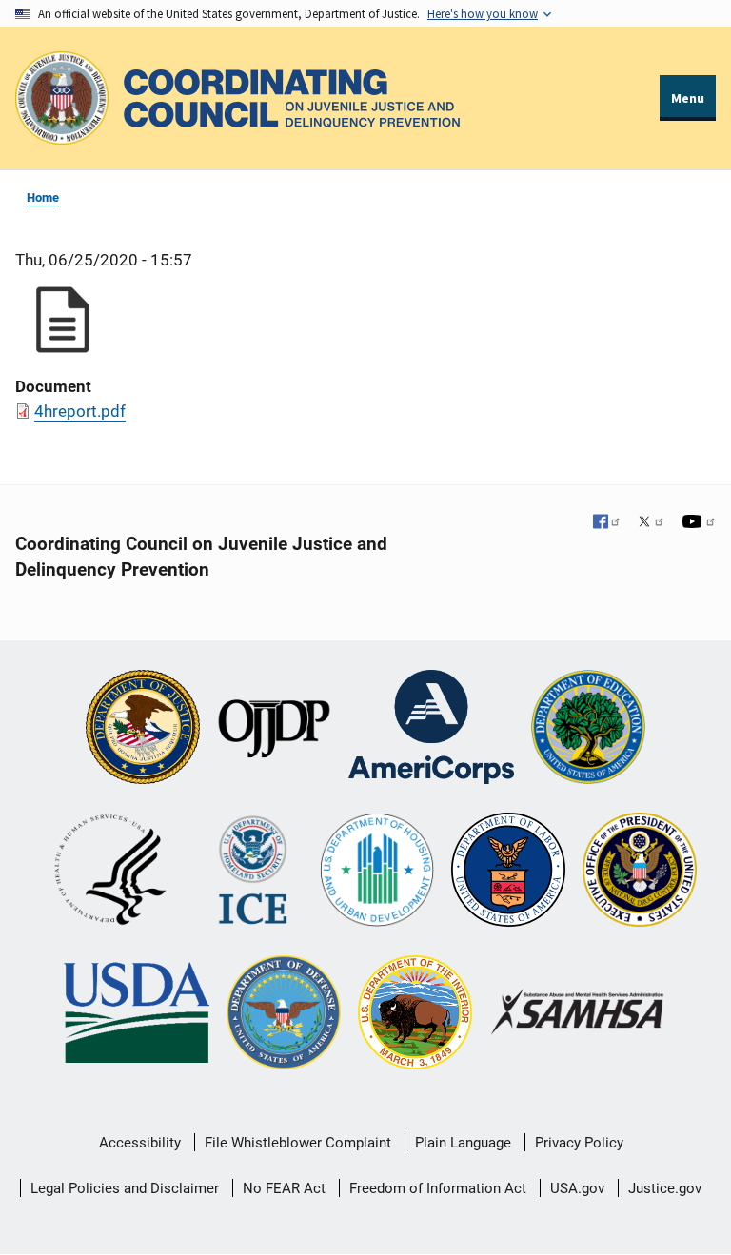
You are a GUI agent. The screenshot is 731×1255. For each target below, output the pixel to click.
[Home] (292, 98)
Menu (687, 98)
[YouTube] (699, 523)
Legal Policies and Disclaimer (124, 1188)
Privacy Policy (579, 1142)
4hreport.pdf (80, 411)
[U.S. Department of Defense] (284, 1014)
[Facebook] (607, 523)
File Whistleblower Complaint (298, 1142)
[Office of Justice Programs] (62, 98)
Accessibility (140, 1142)
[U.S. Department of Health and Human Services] (110, 872)
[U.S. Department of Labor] (508, 872)
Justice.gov (664, 1188)
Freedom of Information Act (437, 1188)
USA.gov (577, 1188)
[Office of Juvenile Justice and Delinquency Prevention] (274, 729)
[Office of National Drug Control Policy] (640, 872)
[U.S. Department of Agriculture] (136, 1014)
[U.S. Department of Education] (588, 729)
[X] (651, 523)
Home (43, 197)
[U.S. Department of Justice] (143, 729)
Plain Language (463, 1142)
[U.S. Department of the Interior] (415, 1014)
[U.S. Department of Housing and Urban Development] (377, 872)
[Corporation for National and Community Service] (431, 729)
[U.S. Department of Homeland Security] (252, 872)
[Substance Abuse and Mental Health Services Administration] (578, 1014)
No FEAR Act (284, 1188)
